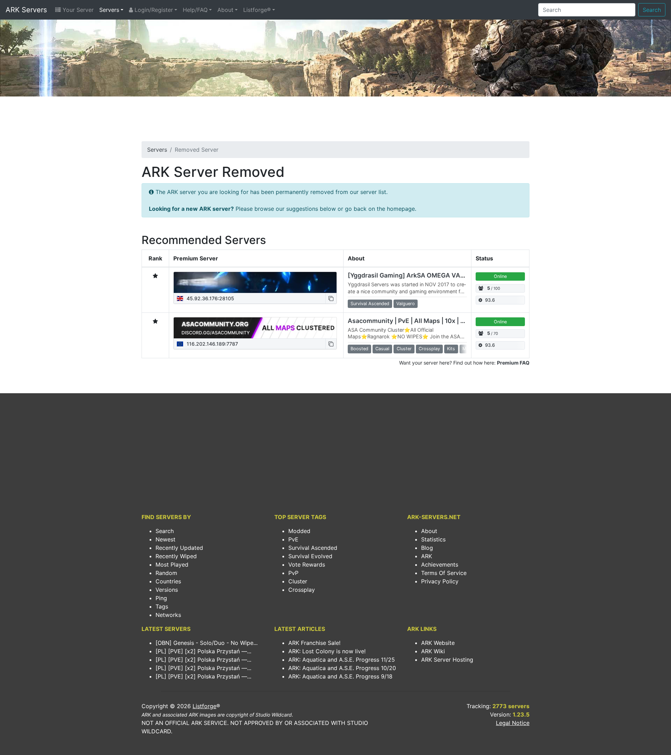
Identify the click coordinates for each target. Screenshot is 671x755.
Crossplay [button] (429, 348)
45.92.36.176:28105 (209, 298)
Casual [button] (382, 348)
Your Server (77, 9)
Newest (165, 539)
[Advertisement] (335, 120)
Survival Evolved (310, 556)
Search (652, 9)
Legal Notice (512, 722)
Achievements (439, 564)
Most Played (172, 564)
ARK (426, 556)
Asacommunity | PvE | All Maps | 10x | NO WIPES (419, 320)
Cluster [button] (404, 348)
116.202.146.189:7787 (211, 344)
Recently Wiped (176, 556)
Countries (168, 581)
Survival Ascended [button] (370, 303)
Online (500, 276)
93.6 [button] (490, 300)
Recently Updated (179, 547)
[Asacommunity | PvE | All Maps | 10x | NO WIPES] (255, 327)
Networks (168, 614)
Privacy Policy (440, 581)
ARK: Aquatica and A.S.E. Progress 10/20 (342, 667)
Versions (167, 589)
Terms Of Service (444, 572)
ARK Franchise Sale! (314, 642)
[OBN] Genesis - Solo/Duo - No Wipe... (207, 642)
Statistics (433, 539)
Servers (109, 9)
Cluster (297, 581)
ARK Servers (26, 10)
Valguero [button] (405, 303)
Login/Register (153, 9)
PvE (293, 539)
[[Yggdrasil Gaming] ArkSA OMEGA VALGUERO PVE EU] (255, 282)
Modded (299, 530)
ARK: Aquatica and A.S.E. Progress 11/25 (341, 659)
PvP (293, 572)
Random (166, 572)
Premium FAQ (513, 363)
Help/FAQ (195, 9)
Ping (161, 598)
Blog (427, 547)
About (225, 9)
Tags (162, 606)
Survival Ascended (312, 547)
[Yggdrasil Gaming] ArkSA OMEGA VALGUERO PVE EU (428, 275)
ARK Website (438, 642)
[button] (331, 298)
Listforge (204, 706)
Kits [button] (451, 348)
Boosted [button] (359, 348)
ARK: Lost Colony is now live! (327, 651)
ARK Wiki (433, 651)
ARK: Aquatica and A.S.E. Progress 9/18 (340, 676)
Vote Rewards (306, 564)
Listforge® (257, 9)
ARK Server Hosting (447, 659)
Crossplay (301, 589)
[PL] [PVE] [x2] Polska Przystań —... (203, 651)
